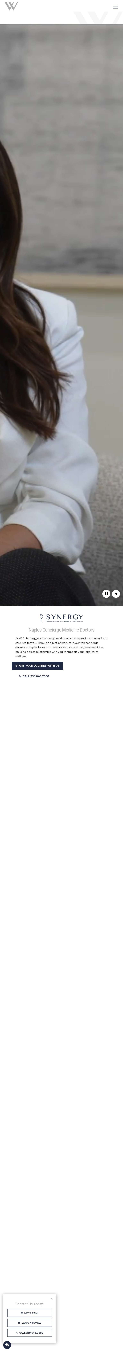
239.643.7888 (39, 676)
